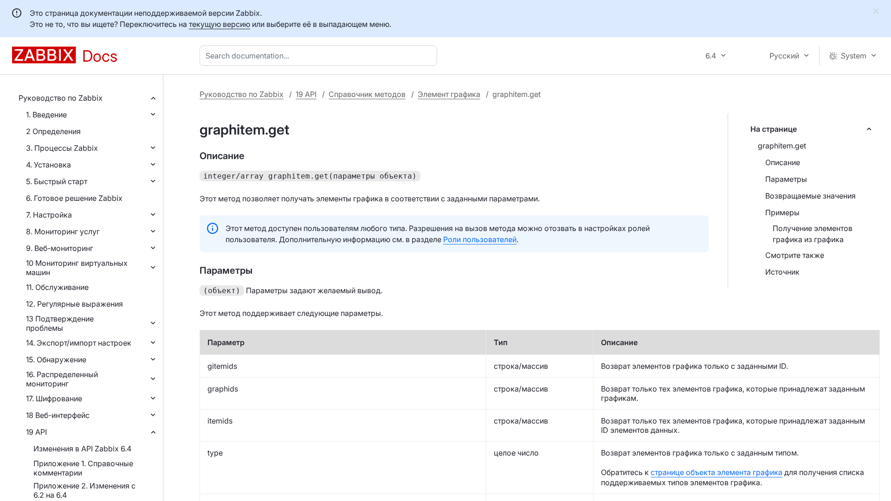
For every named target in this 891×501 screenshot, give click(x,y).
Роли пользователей (480, 239)
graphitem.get (782, 145)
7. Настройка (49, 214)
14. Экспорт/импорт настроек (78, 342)
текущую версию (219, 24)
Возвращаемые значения (810, 195)
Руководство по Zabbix (61, 98)
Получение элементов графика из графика (812, 234)
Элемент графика (449, 94)
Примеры (782, 212)
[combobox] (320, 55)
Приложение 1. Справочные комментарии (83, 468)
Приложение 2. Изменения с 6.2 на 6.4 (84, 490)
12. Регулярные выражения (74, 303)
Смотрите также (794, 255)
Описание (782, 162)
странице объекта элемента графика (716, 472)
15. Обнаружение (56, 359)
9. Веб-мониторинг (59, 248)
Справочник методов (367, 94)
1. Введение (46, 114)
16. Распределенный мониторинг (62, 379)
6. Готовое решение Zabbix (74, 198)
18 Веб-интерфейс (58, 415)
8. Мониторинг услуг (63, 231)
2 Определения (53, 131)
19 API (36, 432)
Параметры (786, 179)
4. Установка (48, 164)
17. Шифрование (54, 398)
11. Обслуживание (57, 287)
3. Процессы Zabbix (62, 148)
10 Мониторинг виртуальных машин (77, 267)
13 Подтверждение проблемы (60, 323)
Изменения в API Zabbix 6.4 (82, 448)
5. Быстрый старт (56, 181)
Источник (782, 271)
